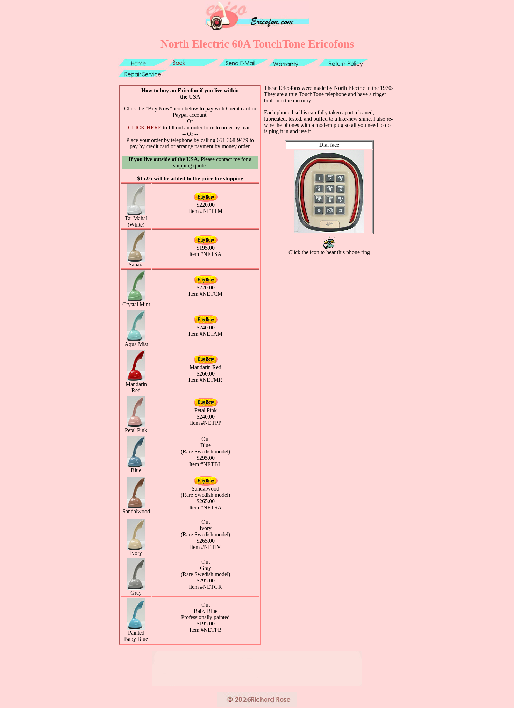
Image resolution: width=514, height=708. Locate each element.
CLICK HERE (145, 127)
